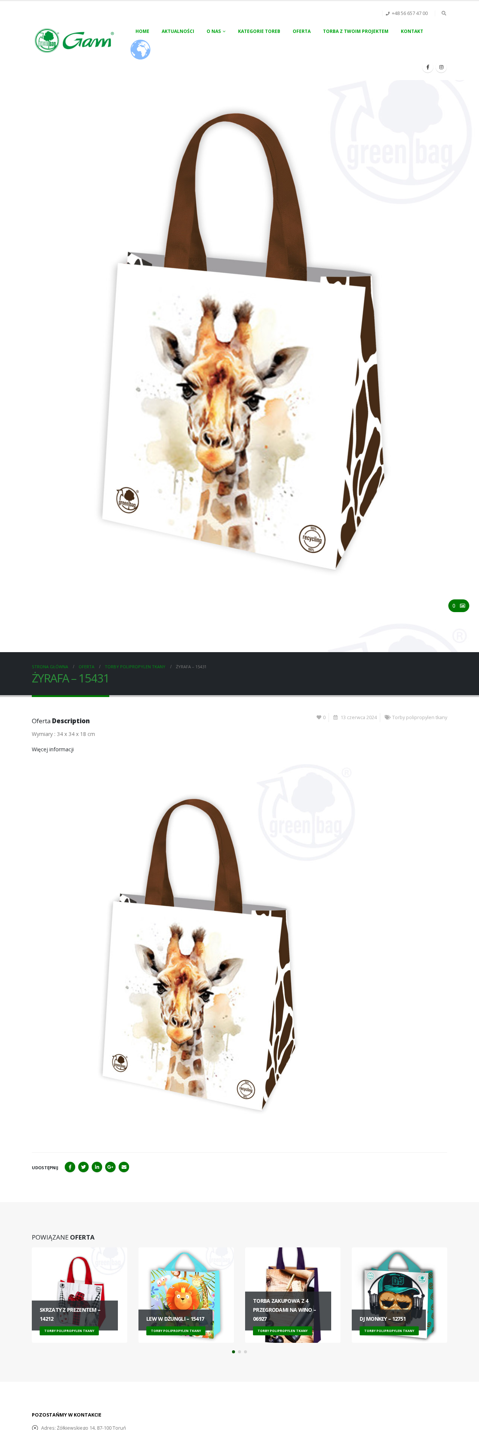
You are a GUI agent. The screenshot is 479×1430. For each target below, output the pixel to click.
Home (142, 31)
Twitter (83, 1167)
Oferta (302, 31)
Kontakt (412, 31)
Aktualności (178, 31)
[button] (234, 1351)
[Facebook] (427, 67)
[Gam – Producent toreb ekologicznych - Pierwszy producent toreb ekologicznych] (75, 40)
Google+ (110, 1167)
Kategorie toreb (259, 31)
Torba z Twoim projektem (355, 31)
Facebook (70, 1167)
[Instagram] (441, 67)
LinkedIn (97, 1167)
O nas (214, 31)
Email (124, 1167)
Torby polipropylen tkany (419, 717)
